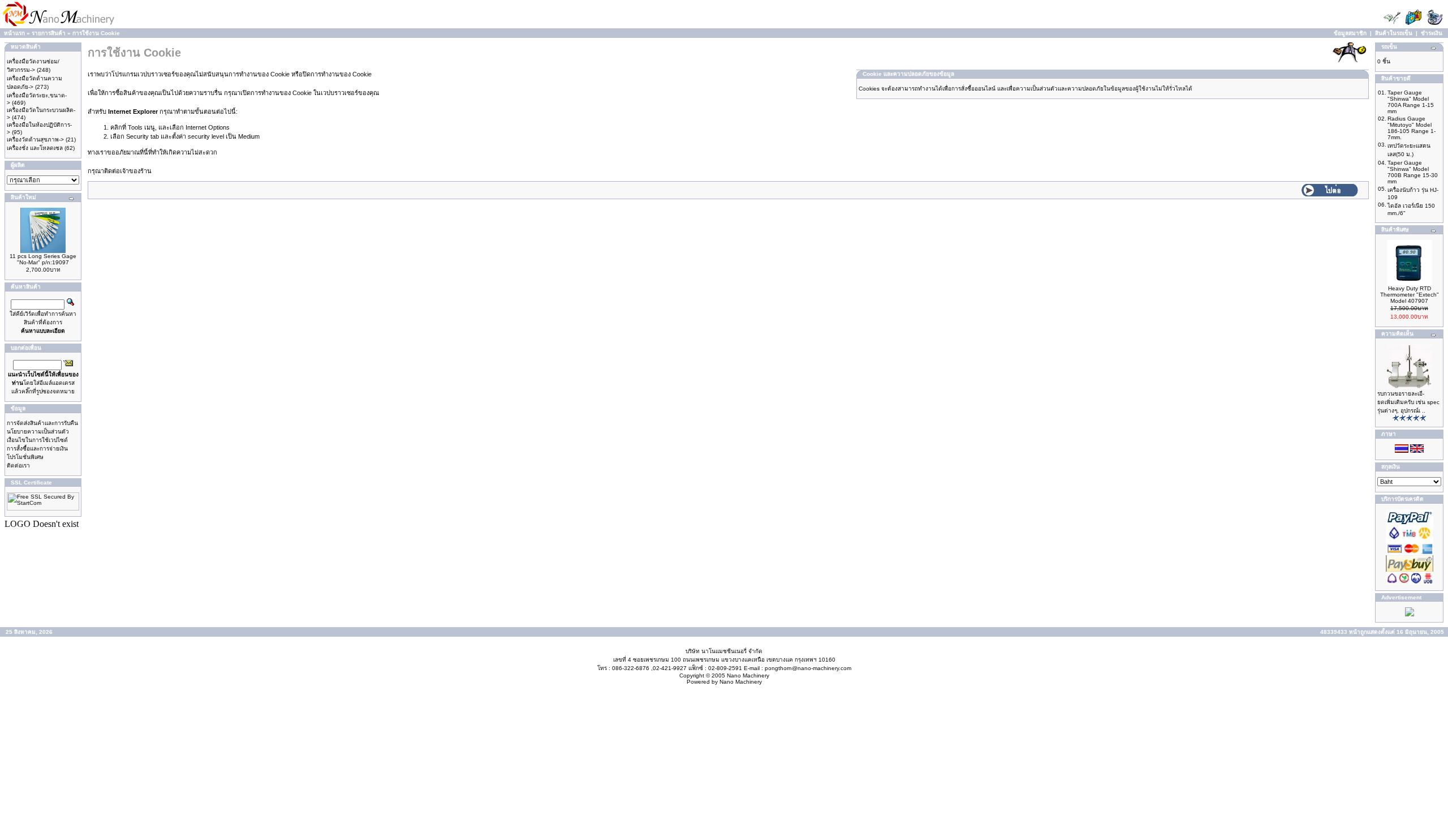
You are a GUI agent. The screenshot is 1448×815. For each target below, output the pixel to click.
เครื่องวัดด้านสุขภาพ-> (35, 139)
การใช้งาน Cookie (96, 33)
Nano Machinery (748, 675)
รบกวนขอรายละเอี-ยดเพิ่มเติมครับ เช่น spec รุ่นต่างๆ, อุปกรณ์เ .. (1408, 402)
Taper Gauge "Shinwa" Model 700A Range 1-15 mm (1410, 101)
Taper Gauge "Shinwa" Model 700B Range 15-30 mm (1412, 172)
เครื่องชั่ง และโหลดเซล (35, 148)
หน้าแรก (14, 33)
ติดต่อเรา (18, 465)
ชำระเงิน (1431, 33)
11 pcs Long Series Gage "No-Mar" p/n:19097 (43, 259)
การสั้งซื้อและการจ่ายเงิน (37, 448)
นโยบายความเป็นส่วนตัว (38, 431)
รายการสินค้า (49, 33)
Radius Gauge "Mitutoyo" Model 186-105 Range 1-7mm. (1411, 127)
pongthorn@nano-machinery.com (808, 668)
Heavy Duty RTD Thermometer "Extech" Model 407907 (1409, 294)
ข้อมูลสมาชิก (1350, 33)
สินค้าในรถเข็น (1393, 33)
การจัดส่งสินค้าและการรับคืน (42, 423)
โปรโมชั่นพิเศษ (25, 457)
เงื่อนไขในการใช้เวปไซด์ (37, 440)
